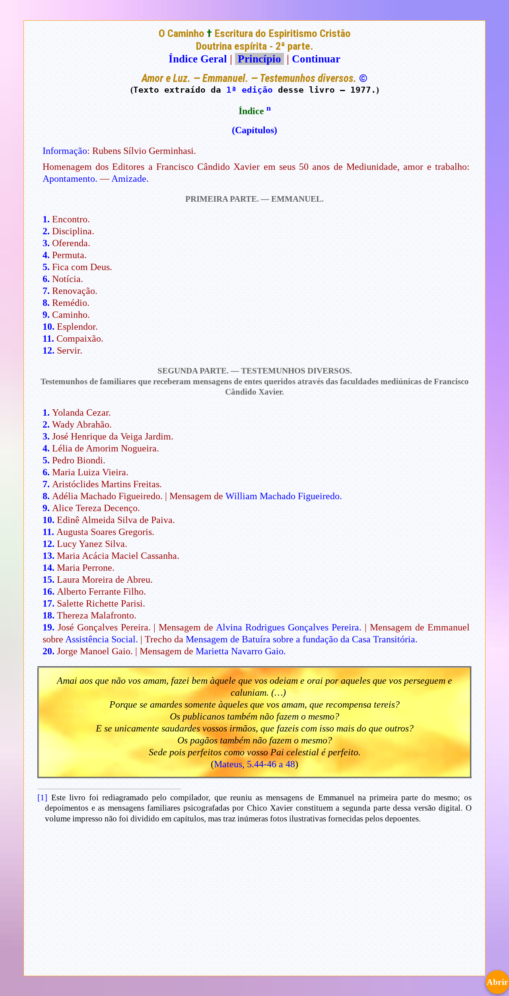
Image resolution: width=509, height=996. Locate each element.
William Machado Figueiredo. (283, 496)
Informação (65, 151)
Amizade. (130, 178)
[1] (42, 797)
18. (48, 615)
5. (46, 267)
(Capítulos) (254, 130)
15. (48, 579)
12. (48, 350)
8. (46, 303)
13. (48, 556)
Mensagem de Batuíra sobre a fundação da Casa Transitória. (302, 639)
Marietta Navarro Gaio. (241, 651)
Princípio (259, 59)
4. (46, 255)
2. (46, 231)
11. (48, 338)
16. (48, 591)
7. (46, 291)
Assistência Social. (101, 639)
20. (48, 651)
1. (46, 219)
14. (48, 567)
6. (46, 279)
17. (48, 603)
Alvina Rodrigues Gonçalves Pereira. (288, 627)
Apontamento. (70, 178)
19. (48, 627)
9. (46, 314)
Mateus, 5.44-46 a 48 (254, 764)
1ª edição (249, 90)
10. (48, 326)
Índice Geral (198, 59)
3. (46, 243)
